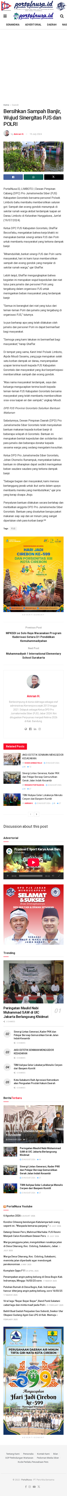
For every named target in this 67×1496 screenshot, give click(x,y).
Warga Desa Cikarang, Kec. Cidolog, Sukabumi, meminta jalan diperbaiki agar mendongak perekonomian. (29, 1260)
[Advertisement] (33, 64)
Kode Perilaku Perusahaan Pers (33, 1462)
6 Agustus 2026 (12, 1215)
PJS (13, 528)
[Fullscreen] (59, 876)
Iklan (55, 1454)
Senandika (12, 24)
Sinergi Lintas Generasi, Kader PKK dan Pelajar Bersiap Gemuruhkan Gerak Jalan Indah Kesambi (40, 777)
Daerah (52, 24)
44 (40, 1159)
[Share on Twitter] (54, 177)
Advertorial (33, 24)
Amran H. (19, 134)
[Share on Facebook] (13, 177)
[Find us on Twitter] (38, 1487)
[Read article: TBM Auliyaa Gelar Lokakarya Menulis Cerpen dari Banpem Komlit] (12, 799)
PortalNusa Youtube (19, 1206)
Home (6, 105)
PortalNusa (26, 1480)
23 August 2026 (43, 803)
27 (30, 789)
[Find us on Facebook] (26, 1487)
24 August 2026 (54, 785)
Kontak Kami (43, 1454)
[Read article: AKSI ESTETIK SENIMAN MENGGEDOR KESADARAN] (12, 759)
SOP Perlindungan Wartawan (19, 1458)
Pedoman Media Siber (48, 1458)
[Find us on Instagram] (30, 1487)
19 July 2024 (36, 134)
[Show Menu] (5, 16)
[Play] (8, 876)
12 (30, 767)
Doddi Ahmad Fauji (33, 763)
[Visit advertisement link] (33, 6)
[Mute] (53, 876)
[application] (33, 862)
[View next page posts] (36, 814)
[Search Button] (62, 16)
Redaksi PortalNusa (34, 785)
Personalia (28, 1454)
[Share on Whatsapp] (33, 177)
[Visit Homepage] (33, 16)
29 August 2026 (52, 763)
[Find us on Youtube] (34, 1487)
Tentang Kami (13, 1454)
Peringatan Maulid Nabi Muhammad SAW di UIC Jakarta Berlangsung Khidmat (25, 1012)
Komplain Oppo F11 (14, 1270)
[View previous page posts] (30, 814)
